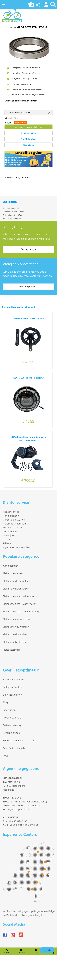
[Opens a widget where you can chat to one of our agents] (47, 950)
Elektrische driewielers (15, 635)
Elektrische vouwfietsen (16, 627)
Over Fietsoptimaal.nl (14, 748)
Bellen (7, 952)
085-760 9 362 (13, 798)
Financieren (28, 145)
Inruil (5, 756)
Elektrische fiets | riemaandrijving (21, 612)
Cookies (7, 540)
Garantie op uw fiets (14, 520)
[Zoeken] (53, 6)
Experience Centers (13, 680)
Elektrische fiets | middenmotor (20, 596)
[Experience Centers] (29, 900)
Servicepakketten (12, 695)
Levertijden (9, 536)
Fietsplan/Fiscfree (12, 687)
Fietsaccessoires (11, 650)
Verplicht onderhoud (14, 524)
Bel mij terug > (28, 249)
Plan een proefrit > (28, 287)
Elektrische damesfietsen (16, 581)
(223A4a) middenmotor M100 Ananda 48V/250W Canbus (28, 439)
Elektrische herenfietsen (16, 589)
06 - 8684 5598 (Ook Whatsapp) (24, 806)
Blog (5, 703)
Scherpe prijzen (11, 733)
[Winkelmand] (32, 6)
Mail (36, 952)
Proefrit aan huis (12, 718)
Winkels (21, 952)
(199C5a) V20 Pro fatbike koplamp (28, 378)
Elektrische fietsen (13, 574)
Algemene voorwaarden (16, 547)
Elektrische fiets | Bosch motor (19, 604)
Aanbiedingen (10, 566)
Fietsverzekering (12, 725)
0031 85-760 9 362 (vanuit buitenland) (26, 802)
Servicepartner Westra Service (19, 741)
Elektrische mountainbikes (17, 619)
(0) (38, 5)
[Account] (45, 6)
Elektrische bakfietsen (15, 642)
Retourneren (10, 532)
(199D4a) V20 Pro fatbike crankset (28, 318)
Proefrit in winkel (28, 139)
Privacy (7, 544)
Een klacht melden (13, 528)
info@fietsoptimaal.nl (17, 810)
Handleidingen (11, 516)
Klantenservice (11, 512)
